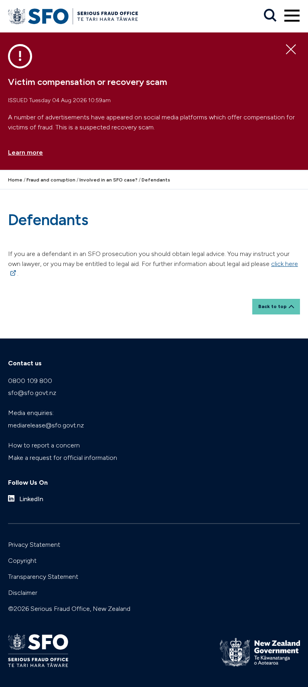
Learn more (25, 152)
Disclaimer (22, 592)
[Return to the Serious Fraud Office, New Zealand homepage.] (73, 16)
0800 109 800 (30, 381)
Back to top (272, 306)
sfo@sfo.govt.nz (32, 393)
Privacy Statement (34, 544)
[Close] (291, 49)
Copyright (22, 560)
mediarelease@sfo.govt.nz (46, 425)
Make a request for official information (62, 457)
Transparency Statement (43, 576)
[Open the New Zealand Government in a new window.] (260, 652)
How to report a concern (44, 445)
